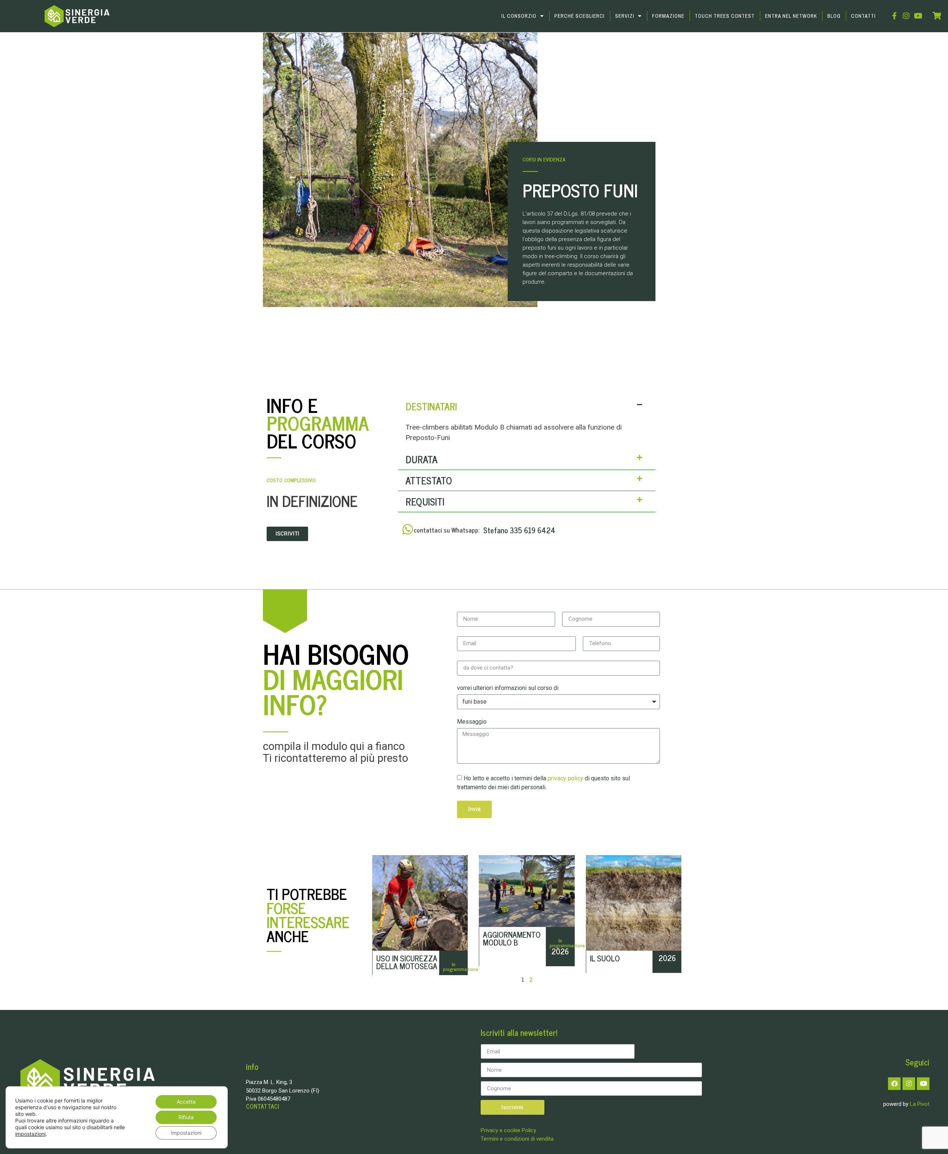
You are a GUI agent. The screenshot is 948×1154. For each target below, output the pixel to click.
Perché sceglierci (579, 16)
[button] (526, 406)
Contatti (863, 16)
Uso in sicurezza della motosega (406, 962)
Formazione (668, 16)
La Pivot (919, 1104)
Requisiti (424, 501)
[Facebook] (894, 1083)
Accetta (186, 1101)
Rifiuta (186, 1117)
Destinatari (431, 406)
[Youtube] (918, 16)
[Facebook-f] (894, 16)
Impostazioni (186, 1133)
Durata (421, 459)
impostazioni (30, 1134)
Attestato (428, 480)
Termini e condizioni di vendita (517, 1138)
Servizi (624, 16)
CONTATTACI (262, 1106)
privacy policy (566, 778)
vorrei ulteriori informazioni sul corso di (507, 688)
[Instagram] (906, 16)
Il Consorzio (519, 16)
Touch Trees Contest (725, 16)
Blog (834, 16)
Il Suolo (605, 958)
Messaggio (472, 722)
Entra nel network (791, 16)
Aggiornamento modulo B (512, 938)
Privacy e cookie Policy (508, 1130)
